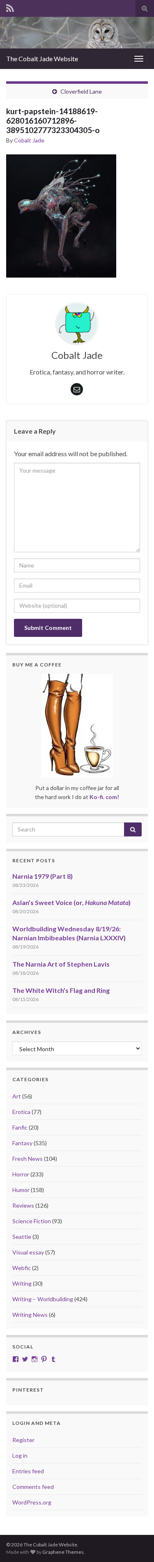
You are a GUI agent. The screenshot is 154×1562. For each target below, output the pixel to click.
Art (16, 1096)
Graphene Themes (63, 1552)
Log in (20, 1455)
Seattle (21, 1236)
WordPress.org (31, 1502)
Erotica (21, 1111)
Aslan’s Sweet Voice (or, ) (71, 902)
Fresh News (27, 1158)
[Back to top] (135, 1543)
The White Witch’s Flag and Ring (61, 990)
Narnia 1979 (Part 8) (42, 876)
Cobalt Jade (29, 140)
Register (23, 1439)
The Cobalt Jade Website (42, 58)
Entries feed (28, 1471)
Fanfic (20, 1127)
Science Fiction (31, 1220)
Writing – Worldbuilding (42, 1299)
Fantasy (22, 1142)
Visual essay (28, 1252)
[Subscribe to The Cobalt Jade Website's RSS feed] (10, 7)
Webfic (21, 1267)
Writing (22, 1283)
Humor (21, 1189)
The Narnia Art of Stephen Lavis (61, 964)
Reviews (23, 1205)
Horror (20, 1174)
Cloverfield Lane (81, 91)
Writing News (30, 1314)
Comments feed (33, 1486)
